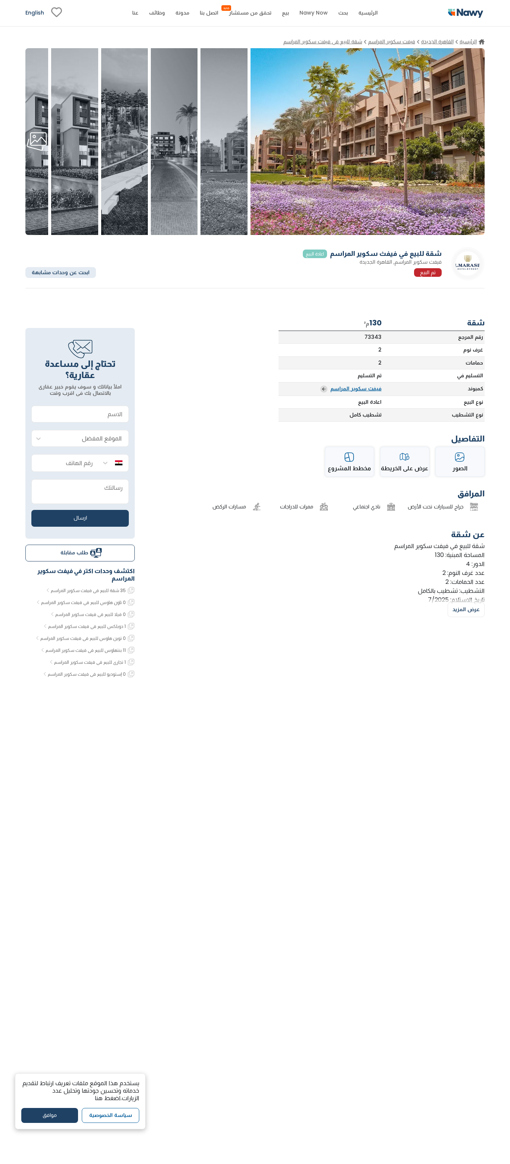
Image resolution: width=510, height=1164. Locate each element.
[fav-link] (56, 13)
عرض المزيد (466, 609)
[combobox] (87, 438)
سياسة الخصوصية (110, 1115)
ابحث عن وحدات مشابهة (61, 272)
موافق (50, 1115)
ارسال (80, 517)
